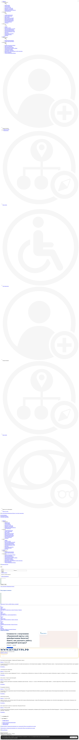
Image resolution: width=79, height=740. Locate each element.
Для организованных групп (10, 31)
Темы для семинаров (8, 46)
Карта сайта (5, 204)
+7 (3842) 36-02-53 (5, 720)
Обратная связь (5, 724)
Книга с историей (15, 604)
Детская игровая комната (9, 29)
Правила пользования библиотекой (9, 722)
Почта (2, 570)
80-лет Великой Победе (9, 20)
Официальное (7, 5)
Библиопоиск (6, 130)
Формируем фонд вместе (9, 19)
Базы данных (7, 532)
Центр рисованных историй (10, 28)
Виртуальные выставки (9, 18)
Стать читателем (8, 7)
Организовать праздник (9, 33)
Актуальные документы (9, 50)
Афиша (6, 26)
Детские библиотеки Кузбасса (10, 53)
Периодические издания (9, 533)
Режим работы (7, 6)
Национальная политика (9, 40)
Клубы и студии (8, 27)
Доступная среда (8, 11)
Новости (4, 1)
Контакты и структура (9, 8)
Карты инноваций (8, 52)
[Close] (1, 567)
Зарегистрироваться (5, 576)
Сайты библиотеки (8, 21)
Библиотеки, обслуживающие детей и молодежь (13, 51)
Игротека (6, 35)
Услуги (4, 36)
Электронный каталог (9, 15)
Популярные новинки (5, 590)
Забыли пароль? (4, 572)
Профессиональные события (10, 45)
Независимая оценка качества (10, 10)
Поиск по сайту (6, 129)
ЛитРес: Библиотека (8, 531)
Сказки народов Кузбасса (9, 41)
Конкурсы (6, 32)
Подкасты (6, 22)
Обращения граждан (10, 586)
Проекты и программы (9, 9)
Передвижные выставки (9, 47)
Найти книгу (2, 604)
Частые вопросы (6, 723)
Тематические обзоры (9, 49)
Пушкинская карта (8, 34)
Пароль (15, 570)
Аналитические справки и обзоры (11, 48)
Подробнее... (2, 666)
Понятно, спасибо (73, 737)
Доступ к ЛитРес (8, 604)
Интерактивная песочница (10, 30)
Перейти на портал (4, 652)
